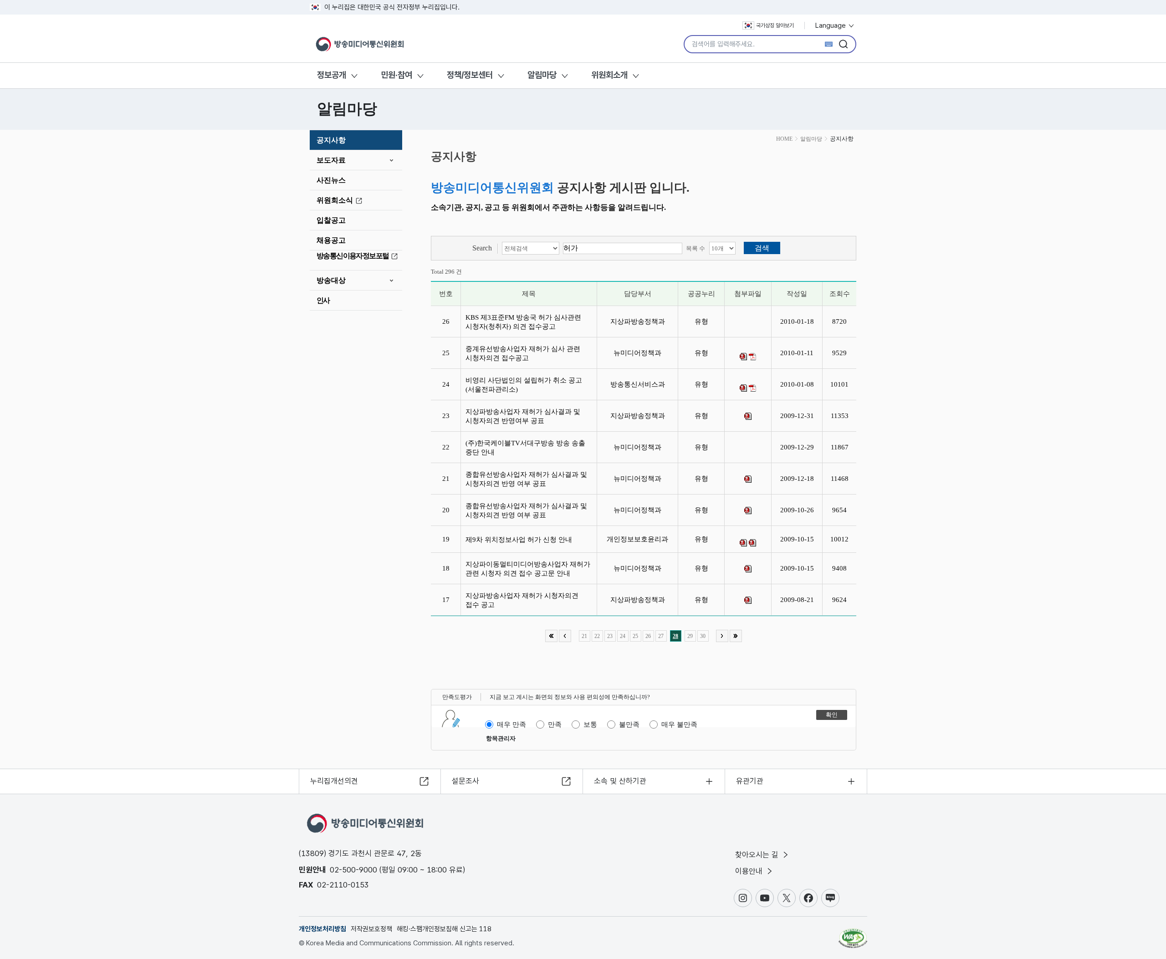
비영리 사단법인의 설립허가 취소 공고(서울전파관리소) (523, 385)
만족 (555, 724)
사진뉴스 (331, 180)
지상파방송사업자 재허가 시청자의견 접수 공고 (521, 600)
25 (635, 636)
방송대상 (331, 280)
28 (675, 636)
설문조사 (465, 781)
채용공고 (331, 240)
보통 (590, 724)
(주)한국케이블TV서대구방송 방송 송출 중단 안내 (525, 447)
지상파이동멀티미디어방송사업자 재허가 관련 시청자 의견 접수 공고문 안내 (527, 569)
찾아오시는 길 (758, 854)
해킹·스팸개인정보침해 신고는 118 (444, 929)
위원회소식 (335, 200)
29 (690, 636)
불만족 (629, 724)
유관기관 (749, 781)
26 (648, 636)
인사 (323, 300)
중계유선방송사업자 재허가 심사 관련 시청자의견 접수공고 (522, 353)
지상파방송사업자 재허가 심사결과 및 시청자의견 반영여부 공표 (522, 416)
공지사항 (331, 140)
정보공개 (331, 75)
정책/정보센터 (470, 75)
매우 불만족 (679, 724)
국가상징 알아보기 (775, 25)
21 (584, 636)
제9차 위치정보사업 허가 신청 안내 (520, 539)
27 (661, 636)
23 (610, 636)
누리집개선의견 (334, 781)
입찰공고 (331, 220)
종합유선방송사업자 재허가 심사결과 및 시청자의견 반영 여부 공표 (526, 479)
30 (703, 636)
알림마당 (542, 75)
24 (622, 636)
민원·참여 (396, 75)
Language (831, 25)
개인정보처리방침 (322, 929)
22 (597, 636)
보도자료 (331, 160)
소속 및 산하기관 (620, 781)
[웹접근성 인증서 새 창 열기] (853, 934)
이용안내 (750, 871)
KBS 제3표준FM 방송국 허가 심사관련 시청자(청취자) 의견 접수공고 (523, 322)
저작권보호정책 (371, 929)
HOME (784, 139)
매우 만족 (511, 724)
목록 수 (695, 248)
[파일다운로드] (743, 356)
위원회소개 (609, 75)
